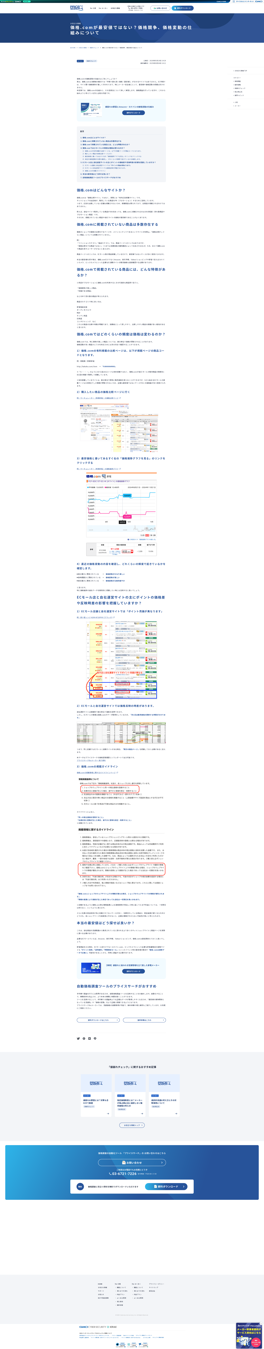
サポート (101, 1291)
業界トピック (239, 95)
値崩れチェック (94, 47)
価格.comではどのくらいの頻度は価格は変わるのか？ (104, 148)
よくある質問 (121, 1298)
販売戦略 (238, 85)
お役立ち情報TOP (241, 71)
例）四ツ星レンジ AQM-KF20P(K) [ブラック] (94, 617)
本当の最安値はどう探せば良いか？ (96, 174)
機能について (121, 1287)
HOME (74, 47)
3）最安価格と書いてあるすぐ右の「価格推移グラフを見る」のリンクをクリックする (112, 156)
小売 (236, 102)
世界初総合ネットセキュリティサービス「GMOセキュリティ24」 (94, 1335)
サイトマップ (153, 1287)
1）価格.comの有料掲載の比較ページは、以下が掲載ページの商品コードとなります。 (112, 151)
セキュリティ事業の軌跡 (158, 1337)
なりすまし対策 (146, 1337)
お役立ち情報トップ (132, 1125)
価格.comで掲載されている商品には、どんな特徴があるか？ (106, 144)
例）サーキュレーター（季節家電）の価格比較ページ (97, 398)
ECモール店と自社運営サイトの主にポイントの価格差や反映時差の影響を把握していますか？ (119, 162)
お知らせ (101, 1294)
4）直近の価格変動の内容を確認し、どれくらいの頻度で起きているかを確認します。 (112, 159)
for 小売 (93, 8)
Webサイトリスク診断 (128, 1335)
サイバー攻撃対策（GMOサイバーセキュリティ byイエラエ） (105, 1337)
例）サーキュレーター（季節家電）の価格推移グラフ (97, 469)
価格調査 (238, 81)
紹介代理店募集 (103, 1298)
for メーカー (103, 8)
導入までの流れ (122, 1291)
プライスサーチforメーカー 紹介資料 (91, 760)
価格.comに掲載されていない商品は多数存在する (102, 141)
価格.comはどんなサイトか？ (94, 137)
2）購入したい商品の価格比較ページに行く (98, 154)
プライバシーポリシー (156, 1284)
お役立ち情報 (115, 8)
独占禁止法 (238, 92)
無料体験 (120, 1305)
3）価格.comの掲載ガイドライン (94, 171)
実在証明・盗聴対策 (84, 1337)
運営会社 (152, 1291)
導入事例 (120, 1302)
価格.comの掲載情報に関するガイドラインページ (96, 772)
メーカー (80, 61)
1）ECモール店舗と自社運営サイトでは (107, 165)
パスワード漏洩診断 (116, 1335)
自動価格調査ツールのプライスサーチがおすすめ (102, 177)
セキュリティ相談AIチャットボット (144, 1335)
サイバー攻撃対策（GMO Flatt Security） (131, 1337)
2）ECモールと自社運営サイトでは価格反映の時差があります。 (105, 168)
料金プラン (121, 1294)
